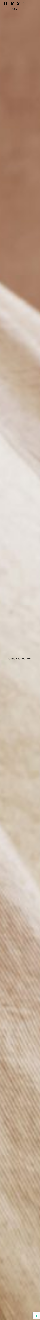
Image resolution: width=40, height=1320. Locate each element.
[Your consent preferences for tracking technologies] (36, 1316)
